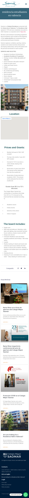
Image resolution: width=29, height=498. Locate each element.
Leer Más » (5, 322)
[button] (26, 4)
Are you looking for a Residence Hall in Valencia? (13, 435)
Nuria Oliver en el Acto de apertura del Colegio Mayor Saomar (13, 309)
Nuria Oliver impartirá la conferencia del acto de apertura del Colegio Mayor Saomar (13, 349)
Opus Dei (23, 32)
